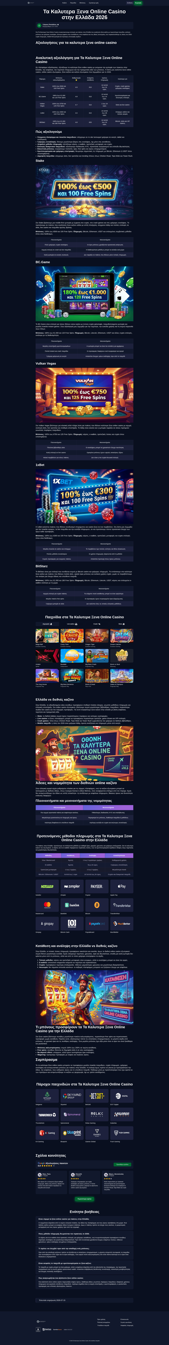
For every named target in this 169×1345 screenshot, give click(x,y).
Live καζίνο (70, 624)
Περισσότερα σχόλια (84, 1199)
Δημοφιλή (46, 624)
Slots (120, 624)
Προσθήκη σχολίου (122, 1164)
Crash (95, 624)
